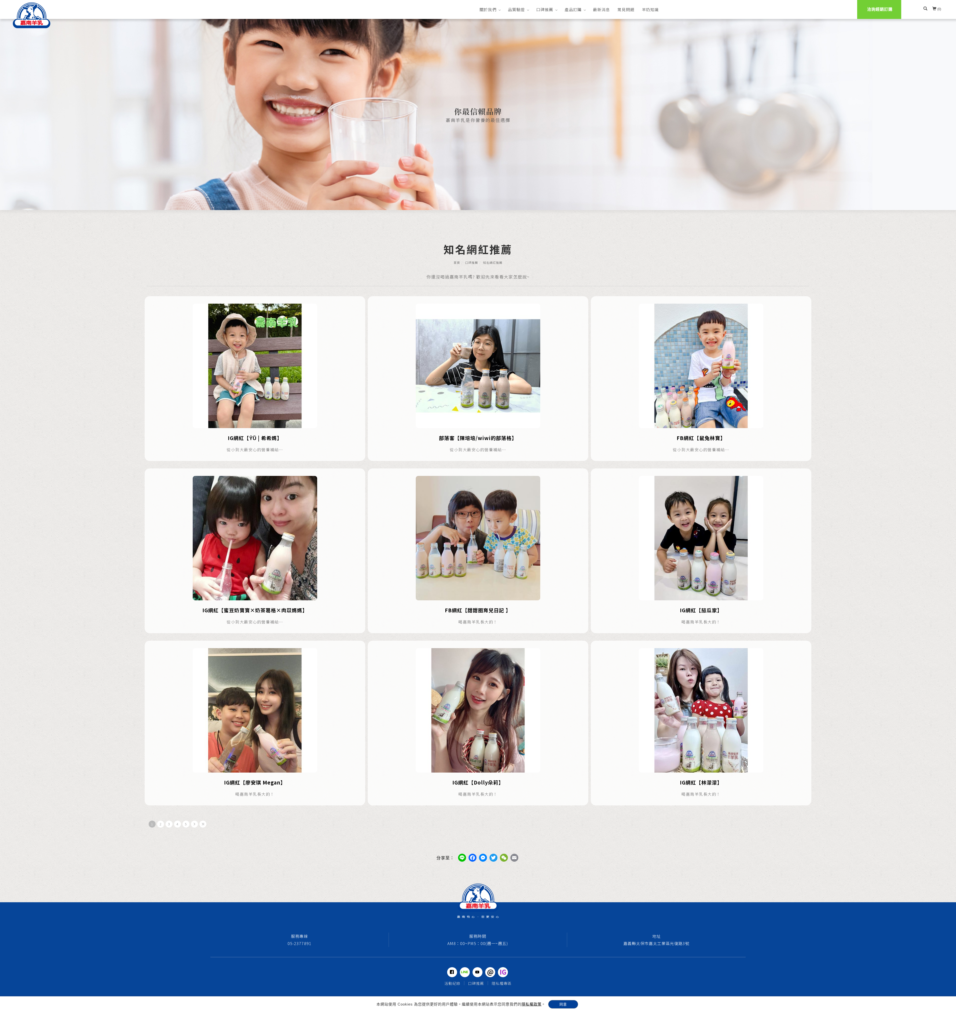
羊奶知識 (650, 9)
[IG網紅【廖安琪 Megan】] (255, 710)
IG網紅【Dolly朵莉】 (478, 782)
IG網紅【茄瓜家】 (701, 610)
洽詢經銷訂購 (880, 9)
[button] (925, 9)
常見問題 (625, 9)
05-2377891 (299, 943)
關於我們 (487, 9)
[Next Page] (194, 824)
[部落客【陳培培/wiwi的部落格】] (478, 365)
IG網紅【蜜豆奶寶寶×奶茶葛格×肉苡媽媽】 (254, 610)
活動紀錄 (452, 983)
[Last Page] (202, 824)
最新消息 (601, 9)
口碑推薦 (544, 9)
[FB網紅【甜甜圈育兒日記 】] (478, 538)
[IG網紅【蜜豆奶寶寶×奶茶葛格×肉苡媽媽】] (255, 538)
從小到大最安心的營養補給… (255, 449)
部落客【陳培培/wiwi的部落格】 (478, 438)
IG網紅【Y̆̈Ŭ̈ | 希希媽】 (255, 438)
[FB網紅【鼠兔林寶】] (701, 365)
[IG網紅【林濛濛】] (701, 710)
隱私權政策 (531, 1004)
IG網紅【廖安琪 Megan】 (255, 782)
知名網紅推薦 (492, 262)
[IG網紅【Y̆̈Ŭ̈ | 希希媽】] (255, 365)
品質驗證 (516, 9)
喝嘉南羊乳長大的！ (478, 622)
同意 (563, 1004)
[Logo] (31, 15)
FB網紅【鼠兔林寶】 (701, 438)
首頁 (457, 262)
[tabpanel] (478, 114)
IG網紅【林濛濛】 (701, 782)
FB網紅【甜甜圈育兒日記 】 (478, 610)
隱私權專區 (502, 983)
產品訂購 (573, 9)
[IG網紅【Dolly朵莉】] (478, 710)
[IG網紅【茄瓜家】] (701, 538)
